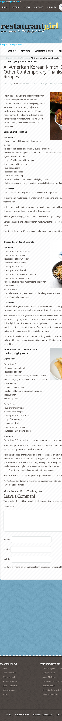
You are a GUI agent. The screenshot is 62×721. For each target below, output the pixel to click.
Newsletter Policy (42, 715)
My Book (16, 7)
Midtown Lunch (9, 690)
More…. (6, 694)
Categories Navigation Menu (12, 45)
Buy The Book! (48, 685)
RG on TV (51, 7)
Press (27, 7)
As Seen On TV (48, 672)
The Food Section (10, 685)
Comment (8, 507)
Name (6, 539)
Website (6, 559)
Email (6, 549)
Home (4, 7)
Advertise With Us (50, 694)
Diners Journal (9, 677)
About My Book (49, 677)
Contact (38, 7)
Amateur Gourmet (10, 681)
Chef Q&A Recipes (21, 58)
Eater (5, 668)
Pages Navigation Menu (10, 1)
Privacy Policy (22, 715)
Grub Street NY (9, 672)
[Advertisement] (31, 617)
